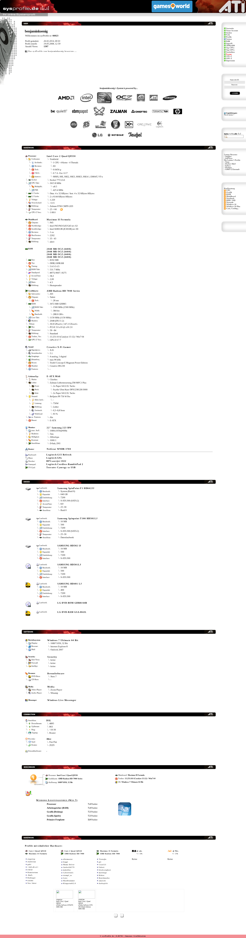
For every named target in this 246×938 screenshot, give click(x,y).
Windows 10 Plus (233, 206)
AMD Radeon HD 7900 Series (63, 291)
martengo (103, 873)
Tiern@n (102, 859)
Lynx (65, 878)
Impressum (230, 61)
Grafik (229, 192)
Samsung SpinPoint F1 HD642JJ (75, 488)
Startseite (230, 28)
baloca (228, 166)
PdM (228, 41)
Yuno (227, 162)
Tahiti (52, 297)
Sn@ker (228, 156)
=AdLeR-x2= (32, 867)
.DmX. (30, 875)
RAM (228, 194)
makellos (67, 870)
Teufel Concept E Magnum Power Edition (69, 362)
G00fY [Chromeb (232, 169)
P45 (51, 222)
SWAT (30, 870)
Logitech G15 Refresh (58, 454)
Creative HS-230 (57, 366)
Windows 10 (231, 204)
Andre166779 (68, 867)
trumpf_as (67, 875)
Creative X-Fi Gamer (59, 347)
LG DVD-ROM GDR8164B (72, 603)
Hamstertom (32, 872)
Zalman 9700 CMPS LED (61, 206)
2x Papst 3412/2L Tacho (64, 386)
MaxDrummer (69, 881)
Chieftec (54, 379)
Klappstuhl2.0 (69, 883)
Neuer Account (232, 31)
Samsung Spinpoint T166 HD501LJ (77, 518)
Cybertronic (68, 873)
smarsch (102, 881)
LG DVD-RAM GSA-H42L (72, 612)
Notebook (230, 198)
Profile (229, 37)
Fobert (101, 867)
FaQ (228, 35)
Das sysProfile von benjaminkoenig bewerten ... (52, 51)
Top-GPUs (230, 50)
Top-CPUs (230, 48)
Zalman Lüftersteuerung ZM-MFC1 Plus (68, 382)
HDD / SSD (230, 200)
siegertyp (31, 859)
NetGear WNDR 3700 (59, 449)
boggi (65, 862)
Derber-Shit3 (230, 164)
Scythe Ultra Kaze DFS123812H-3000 (70, 389)
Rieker (101, 875)
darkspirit (103, 883)
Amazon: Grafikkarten (135, 936)
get (100, 862)
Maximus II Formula (59, 219)
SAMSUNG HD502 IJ (69, 545)
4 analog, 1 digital (58, 356)
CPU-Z (229, 56)
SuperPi (229, 43)
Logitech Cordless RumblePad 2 (64, 464)
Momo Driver (68, 865)
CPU (228, 190)
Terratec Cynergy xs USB (61, 467)
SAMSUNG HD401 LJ (69, 583)
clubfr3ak (31, 862)
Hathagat (31, 878)
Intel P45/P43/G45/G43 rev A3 (64, 226)
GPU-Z (229, 58)
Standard (54, 333)
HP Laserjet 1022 (56, 461)
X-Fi (52, 350)
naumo (30, 880)
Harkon (228, 167)
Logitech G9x (54, 458)
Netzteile (229, 202)
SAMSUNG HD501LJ (69, 564)
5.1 (51, 353)
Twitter (229, 39)
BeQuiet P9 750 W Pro (60, 396)
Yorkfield (54, 159)
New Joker (31, 883)
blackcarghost (105, 870)
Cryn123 (102, 865)
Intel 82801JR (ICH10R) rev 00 (64, 229)
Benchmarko (104, 878)
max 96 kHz (55, 359)
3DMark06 (230, 45)
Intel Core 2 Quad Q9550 (61, 156)
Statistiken (230, 52)
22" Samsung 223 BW (59, 427)
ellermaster (68, 859)
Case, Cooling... (232, 208)
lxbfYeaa (228, 158)
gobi (29, 864)
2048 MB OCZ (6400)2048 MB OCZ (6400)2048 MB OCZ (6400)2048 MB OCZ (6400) (59, 253)
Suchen (229, 33)
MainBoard (231, 196)
